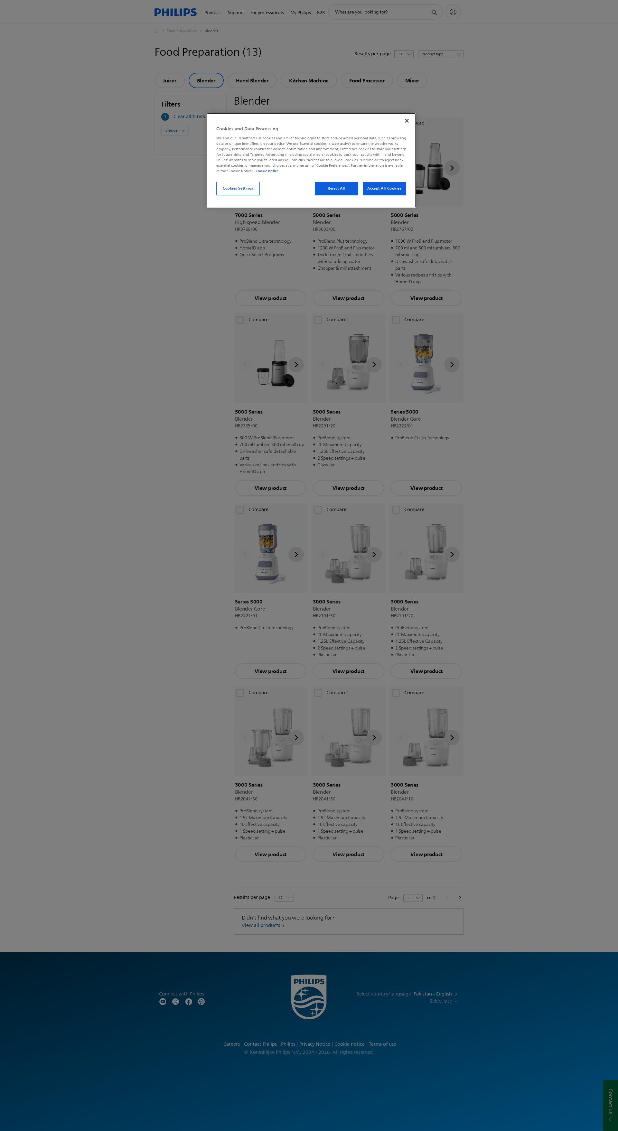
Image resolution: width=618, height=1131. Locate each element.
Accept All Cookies (384, 188)
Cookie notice (267, 171)
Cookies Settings (238, 188)
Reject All (336, 188)
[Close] (407, 121)
